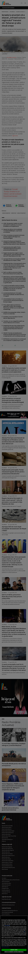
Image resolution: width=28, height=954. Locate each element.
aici (24, 931)
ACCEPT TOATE (14, 949)
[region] (14, 935)
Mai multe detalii (7, 925)
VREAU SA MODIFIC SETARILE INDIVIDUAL (14, 951)
